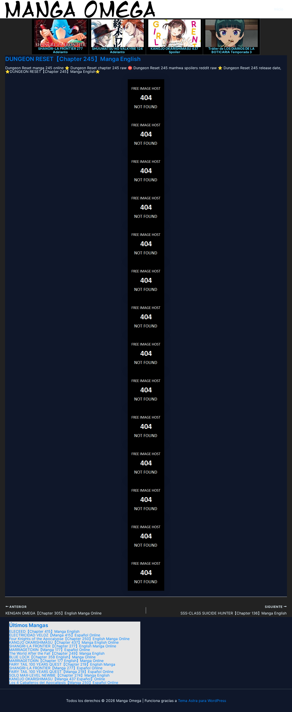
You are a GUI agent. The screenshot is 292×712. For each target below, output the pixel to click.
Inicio (278, 9)
